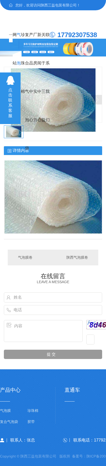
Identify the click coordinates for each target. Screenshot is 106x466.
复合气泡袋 (27, 40)
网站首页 (15, 40)
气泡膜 (19, 40)
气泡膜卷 (25, 257)
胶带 (31, 422)
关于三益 (43, 40)
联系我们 (48, 40)
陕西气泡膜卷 (77, 257)
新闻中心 (39, 40)
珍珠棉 (23, 40)
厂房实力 (35, 40)
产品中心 (31, 40)
